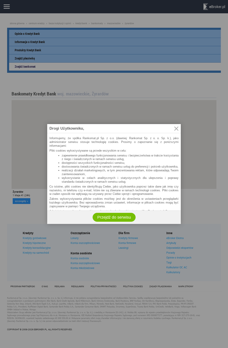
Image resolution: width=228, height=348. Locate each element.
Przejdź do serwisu (114, 217)
